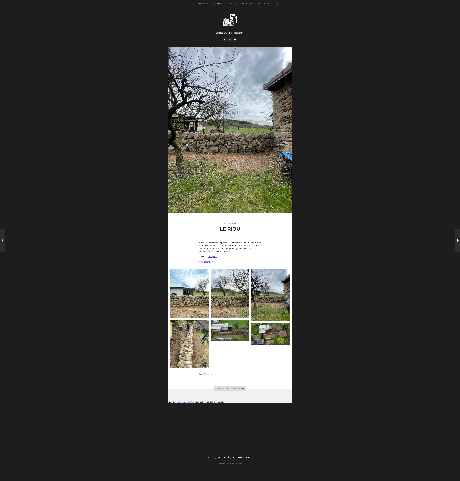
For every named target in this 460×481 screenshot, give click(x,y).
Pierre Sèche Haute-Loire (234, 457)
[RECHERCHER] (277, 4)
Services (218, 4)
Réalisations (203, 4)
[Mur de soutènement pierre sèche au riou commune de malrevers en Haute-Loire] (189, 293)
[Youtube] (235, 39)
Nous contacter (206, 262)
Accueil (188, 4)
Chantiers (208, 374)
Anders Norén (235, 463)
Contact (232, 4)
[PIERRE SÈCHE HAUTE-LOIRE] (230, 20)
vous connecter (186, 402)
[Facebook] (225, 39)
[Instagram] (230, 39)
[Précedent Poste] (2, 240)
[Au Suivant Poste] (457, 240)
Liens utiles (246, 4)
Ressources (263, 4)
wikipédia (212, 256)
